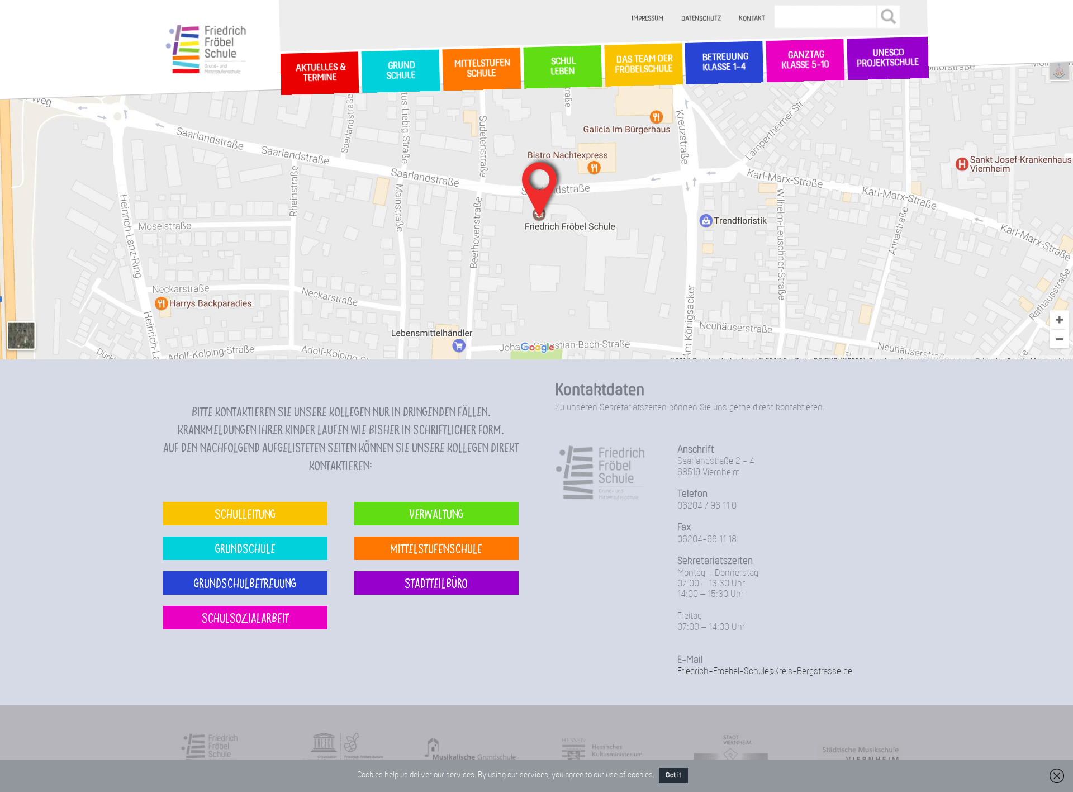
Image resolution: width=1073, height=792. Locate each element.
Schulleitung (245, 513)
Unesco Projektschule (888, 58)
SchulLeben (562, 66)
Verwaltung (436, 513)
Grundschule (245, 548)
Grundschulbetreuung (245, 582)
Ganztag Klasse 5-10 (805, 61)
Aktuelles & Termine (319, 73)
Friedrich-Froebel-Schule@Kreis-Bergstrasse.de (764, 671)
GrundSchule (400, 71)
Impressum (648, 18)
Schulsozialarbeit (245, 617)
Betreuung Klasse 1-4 (724, 62)
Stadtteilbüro (436, 582)
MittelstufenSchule (481, 68)
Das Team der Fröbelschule (643, 65)
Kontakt (752, 18)
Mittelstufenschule (436, 548)
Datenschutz (701, 18)
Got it (673, 775)
